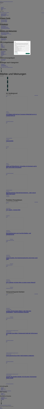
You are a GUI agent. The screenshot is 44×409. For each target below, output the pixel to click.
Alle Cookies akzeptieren (27, 53)
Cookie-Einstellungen (16, 53)
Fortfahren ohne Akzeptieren (28, 41)
